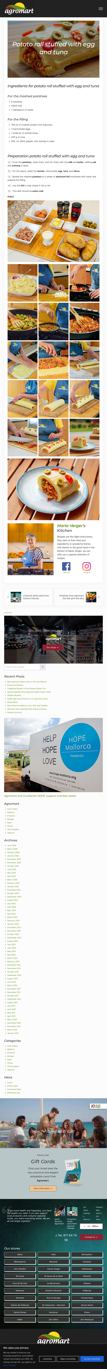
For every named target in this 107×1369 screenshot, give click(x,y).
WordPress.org (13, 1093)
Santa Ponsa (20, 1312)
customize (47, 1359)
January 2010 (13, 1033)
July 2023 (11, 944)
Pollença (87, 1290)
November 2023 (14, 931)
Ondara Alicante (14, 695)
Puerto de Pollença (15, 685)
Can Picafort (20, 1269)
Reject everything (67, 1359)
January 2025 (13, 886)
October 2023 (13, 934)
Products (11, 816)
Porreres (20, 1298)
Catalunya (87, 1269)
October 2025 (13, 866)
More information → (43, 1188)
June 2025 (11, 869)
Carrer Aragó (53, 1269)
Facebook (66, 572)
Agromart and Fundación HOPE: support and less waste (40, 795)
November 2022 (14, 968)
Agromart (43, 1180)
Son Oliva (53, 1319)
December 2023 (14, 927)
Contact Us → (91, 1237)
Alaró (19, 1254)
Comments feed (14, 1089)
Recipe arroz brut (14, 712)
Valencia (10, 833)
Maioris (87, 1283)
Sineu (87, 1312)
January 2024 (13, 924)
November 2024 (14, 890)
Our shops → (52, 647)
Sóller (20, 1319)
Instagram (86, 572)
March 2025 (12, 880)
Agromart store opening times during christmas (27, 709)
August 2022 (12, 979)
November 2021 (13, 992)
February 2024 (13, 921)
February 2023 (13, 961)
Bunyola (53, 1262)
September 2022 (14, 975)
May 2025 (11, 873)
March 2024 (12, 917)
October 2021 (13, 996)
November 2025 (14, 863)
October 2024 (13, 893)
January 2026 (13, 856)
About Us (86, 1219)
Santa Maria (12, 702)
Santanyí (53, 1312)
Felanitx (87, 1276)
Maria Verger (70, 525)
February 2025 (13, 883)
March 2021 (12, 1019)
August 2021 (12, 1002)
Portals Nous (87, 1298)
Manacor (20, 1290)
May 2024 (11, 910)
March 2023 (12, 958)
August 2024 (12, 900)
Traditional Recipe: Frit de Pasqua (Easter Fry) (26, 688)
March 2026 (12, 849)
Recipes (8, 613)
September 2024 (14, 897)
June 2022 (11, 982)
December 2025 (14, 859)
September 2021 (14, 999)
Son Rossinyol (87, 1319)
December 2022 (14, 965)
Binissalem (87, 1254)
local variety (12, 809)
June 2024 (11, 907)
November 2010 (13, 1026)
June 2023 (11, 948)
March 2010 (12, 1030)
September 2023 (14, 938)
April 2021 (11, 1016)
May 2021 (11, 1013)
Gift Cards (43, 1161)
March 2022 (12, 985)
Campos (87, 1262)
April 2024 (11, 914)
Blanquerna (20, 1262)
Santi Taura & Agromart (59, 1221)
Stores (10, 826)
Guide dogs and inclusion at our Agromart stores (27, 699)
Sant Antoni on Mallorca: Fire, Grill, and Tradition (27, 706)
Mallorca (10, 812)
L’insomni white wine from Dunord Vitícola (72, 1223)
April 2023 (11, 955)
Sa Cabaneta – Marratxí (53, 1305)
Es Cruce (20, 1276)
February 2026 (13, 852)
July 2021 (11, 1006)
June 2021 (11, 1009)
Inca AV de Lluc (20, 1283)
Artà (53, 1254)
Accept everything (92, 1359)
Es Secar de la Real (53, 1276)
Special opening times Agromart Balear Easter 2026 (28, 692)
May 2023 (11, 951)
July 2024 (11, 903)
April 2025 (11, 876)
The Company (13, 829)
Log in (9, 1082)
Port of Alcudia (53, 1298)
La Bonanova (53, 1283)
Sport (9, 823)
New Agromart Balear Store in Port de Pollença (27, 682)
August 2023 (12, 941)
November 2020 (14, 1023)
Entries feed (12, 1086)
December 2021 (13, 989)
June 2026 (11, 845)
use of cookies (9, 1365)
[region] (53, 1356)
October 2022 (13, 972)
